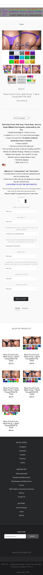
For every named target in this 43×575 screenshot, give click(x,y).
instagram (22, 447)
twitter (22, 462)
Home (22, 24)
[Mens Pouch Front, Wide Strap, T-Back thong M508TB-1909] (11, 410)
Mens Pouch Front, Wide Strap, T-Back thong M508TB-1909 (11, 424)
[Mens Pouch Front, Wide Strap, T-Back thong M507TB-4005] (32, 343)
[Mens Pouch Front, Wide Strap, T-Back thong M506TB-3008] (32, 376)
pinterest (22, 459)
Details (17, 308)
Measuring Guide (21, 473)
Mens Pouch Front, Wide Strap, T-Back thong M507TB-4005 (32, 358)
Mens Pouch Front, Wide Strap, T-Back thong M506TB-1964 (11, 391)
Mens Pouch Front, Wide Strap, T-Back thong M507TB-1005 (11, 358)
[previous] (5, 47)
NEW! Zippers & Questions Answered (21, 489)
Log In (21, 511)
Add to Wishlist (22, 100)
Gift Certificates (21, 507)
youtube (22, 455)
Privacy (21, 485)
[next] (38, 47)
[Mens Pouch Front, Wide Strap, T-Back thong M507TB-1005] (11, 343)
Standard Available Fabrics (21, 477)
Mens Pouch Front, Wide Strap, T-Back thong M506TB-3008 (32, 391)
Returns (21, 493)
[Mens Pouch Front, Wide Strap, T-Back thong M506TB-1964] (11, 376)
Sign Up (21, 515)
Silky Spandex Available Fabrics (21, 481)
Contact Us (21, 497)
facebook (22, 451)
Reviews (25, 308)
